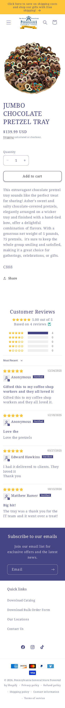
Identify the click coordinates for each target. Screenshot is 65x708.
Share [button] (12, 278)
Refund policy (52, 685)
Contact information (46, 691)
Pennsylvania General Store (31, 680)
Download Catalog (21, 600)
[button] (9, 22)
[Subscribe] (53, 569)
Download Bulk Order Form (28, 610)
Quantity (9, 152)
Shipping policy (19, 691)
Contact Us (15, 629)
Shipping (8, 137)
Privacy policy (30, 685)
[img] (13, 371)
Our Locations (18, 619)
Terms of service (34, 698)
